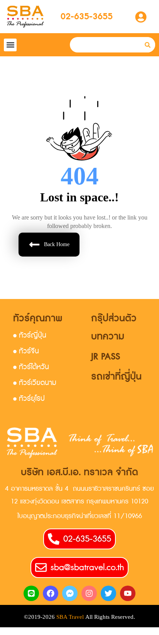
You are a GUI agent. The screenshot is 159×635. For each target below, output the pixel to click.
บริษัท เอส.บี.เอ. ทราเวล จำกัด (79, 472)
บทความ (107, 337)
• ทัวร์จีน (26, 351)
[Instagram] (89, 593)
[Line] (31, 593)
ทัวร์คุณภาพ (37, 318)
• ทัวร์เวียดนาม (34, 382)
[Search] (147, 44)
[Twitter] (108, 593)
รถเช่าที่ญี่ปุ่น (116, 377)
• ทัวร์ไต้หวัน (31, 367)
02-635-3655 (87, 16)
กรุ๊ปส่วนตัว (114, 318)
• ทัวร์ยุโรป (29, 398)
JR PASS (105, 357)
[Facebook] (50, 593)
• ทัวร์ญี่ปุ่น (29, 335)
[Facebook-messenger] (70, 593)
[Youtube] (127, 593)
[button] (10, 45)
